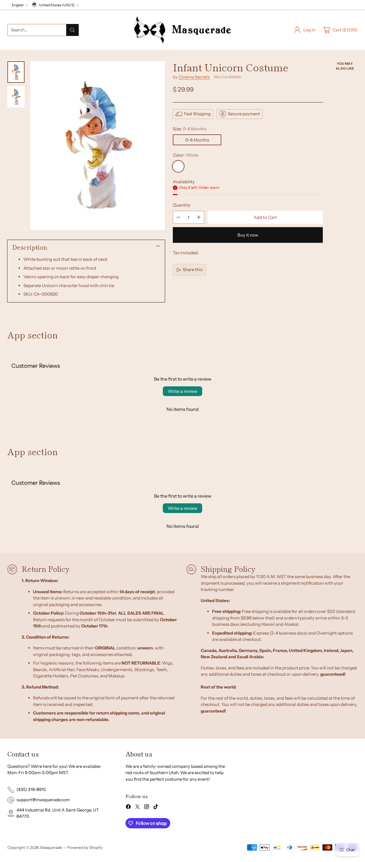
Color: (185, 155)
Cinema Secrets (194, 77)
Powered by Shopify (85, 847)
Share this (192, 269)
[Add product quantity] (199, 217)
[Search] (72, 30)
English (18, 5)
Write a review (182, 391)
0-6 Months (197, 140)
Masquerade (51, 847)
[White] (178, 166)
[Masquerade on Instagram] (146, 807)
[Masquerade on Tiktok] (155, 807)
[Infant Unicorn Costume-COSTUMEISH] (97, 145)
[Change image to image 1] (16, 72)
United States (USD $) (57, 5)
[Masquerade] (182, 30)
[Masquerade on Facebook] (128, 807)
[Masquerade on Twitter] (137, 807)
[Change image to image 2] (16, 97)
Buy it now (248, 235)
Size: (189, 129)
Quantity (181, 205)
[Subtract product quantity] (178, 217)
